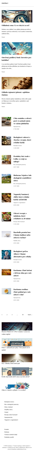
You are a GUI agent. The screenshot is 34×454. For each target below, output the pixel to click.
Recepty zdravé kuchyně (19, 221)
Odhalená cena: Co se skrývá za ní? (15, 25)
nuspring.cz (5, 3)
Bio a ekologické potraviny (20, 164)
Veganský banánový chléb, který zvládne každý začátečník (21, 197)
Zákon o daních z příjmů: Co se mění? (14, 390)
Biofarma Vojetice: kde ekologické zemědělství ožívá (22, 178)
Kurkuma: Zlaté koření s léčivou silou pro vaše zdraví (23, 273)
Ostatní (3, 37)
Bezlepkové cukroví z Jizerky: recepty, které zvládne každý (22, 140)
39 (22, 314)
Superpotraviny (17, 126)
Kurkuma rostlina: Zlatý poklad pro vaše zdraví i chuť (22, 292)
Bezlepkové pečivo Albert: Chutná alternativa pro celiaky (22, 254)
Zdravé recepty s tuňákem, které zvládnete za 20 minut (22, 216)
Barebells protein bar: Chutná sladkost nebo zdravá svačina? (22, 235)
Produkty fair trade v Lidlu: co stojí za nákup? (22, 159)
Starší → (30, 314)
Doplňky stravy (17, 240)
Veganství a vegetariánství (19, 202)
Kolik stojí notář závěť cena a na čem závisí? (16, 377)
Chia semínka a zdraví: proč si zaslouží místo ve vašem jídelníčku (23, 121)
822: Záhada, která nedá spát (11, 363)
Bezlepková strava (18, 145)
